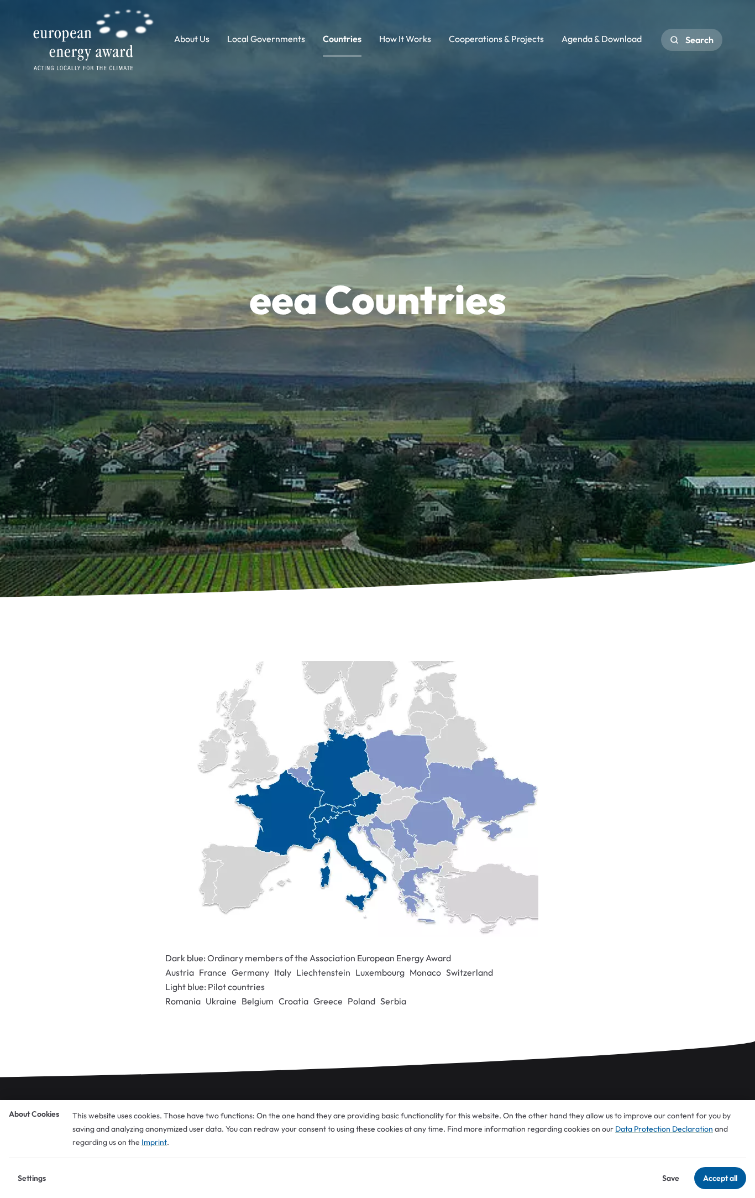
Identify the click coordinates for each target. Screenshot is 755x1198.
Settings (32, 1178)
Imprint (154, 1142)
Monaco (425, 972)
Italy (282, 972)
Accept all (720, 1178)
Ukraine (221, 1001)
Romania (183, 1001)
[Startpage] (93, 40)
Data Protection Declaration (664, 1129)
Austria (179, 972)
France (213, 972)
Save (670, 1178)
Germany (250, 972)
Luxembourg (380, 972)
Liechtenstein (323, 972)
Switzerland (469, 972)
